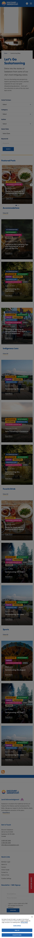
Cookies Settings (17, 925)
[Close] (32, 917)
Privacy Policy (24, 922)
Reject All (17, 930)
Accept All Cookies (17, 935)
